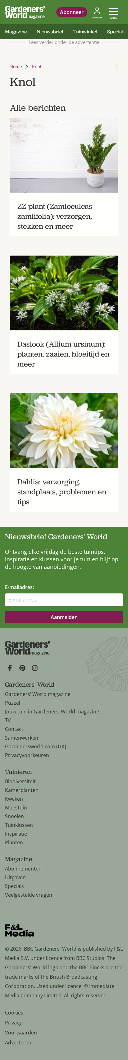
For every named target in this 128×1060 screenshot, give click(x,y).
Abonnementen (23, 868)
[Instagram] (35, 668)
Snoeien (14, 816)
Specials (14, 886)
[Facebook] (10, 668)
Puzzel (12, 702)
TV (8, 720)
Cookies (14, 1012)
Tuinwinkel (85, 31)
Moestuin (16, 807)
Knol (36, 66)
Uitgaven (15, 877)
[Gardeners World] (25, 12)
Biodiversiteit (20, 781)
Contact (14, 729)
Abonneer (72, 12)
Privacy (13, 1022)
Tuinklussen (19, 825)
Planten (14, 842)
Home (16, 66)
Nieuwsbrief (50, 31)
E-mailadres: (19, 587)
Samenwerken (21, 737)
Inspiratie (16, 833)
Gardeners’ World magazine (38, 694)
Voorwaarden (21, 1032)
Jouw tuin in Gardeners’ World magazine (52, 711)
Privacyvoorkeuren (27, 755)
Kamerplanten (22, 790)
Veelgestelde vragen (28, 894)
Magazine (16, 31)
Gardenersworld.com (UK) (35, 746)
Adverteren (18, 1042)
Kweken (14, 798)
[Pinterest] (22, 668)
